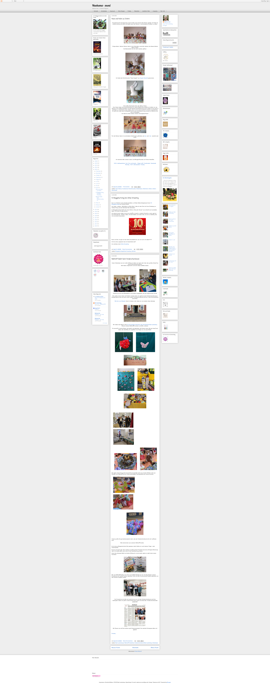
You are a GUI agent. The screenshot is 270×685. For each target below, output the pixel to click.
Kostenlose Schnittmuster (129, 188)
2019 (96, 213)
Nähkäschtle (97, 313)
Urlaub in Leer (172, 240)
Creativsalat (147, 163)
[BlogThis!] (136, 187)
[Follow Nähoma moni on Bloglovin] (96, 676)
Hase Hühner (118, 188)
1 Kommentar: (126, 186)
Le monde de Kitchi (99, 296)
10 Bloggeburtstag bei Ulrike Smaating (125, 198)
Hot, (127, 163)
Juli (97, 181)
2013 (96, 226)
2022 (96, 169)
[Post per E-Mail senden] (132, 186)
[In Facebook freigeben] (138, 187)
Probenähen (136, 11)
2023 (96, 167)
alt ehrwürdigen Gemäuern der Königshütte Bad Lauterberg (142, 324)
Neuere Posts (116, 647)
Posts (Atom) (138, 651)
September (98, 177)
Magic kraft (140, 163)
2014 (96, 224)
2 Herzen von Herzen (172, 254)
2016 (96, 220)
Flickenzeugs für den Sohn (172, 261)
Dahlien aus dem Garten (172, 226)
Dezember (98, 171)
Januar (98, 207)
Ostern (150, 188)
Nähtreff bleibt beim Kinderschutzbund (125, 259)
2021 (96, 209)
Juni (97, 183)
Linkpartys (155, 11)
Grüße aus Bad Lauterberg (172, 212)
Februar (98, 205)
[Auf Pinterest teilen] (140, 187)
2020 (96, 211)
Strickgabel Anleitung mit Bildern (172, 234)
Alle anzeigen (105, 323)
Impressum (112, 11)
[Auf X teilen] (137, 187)
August (98, 179)
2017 (96, 218)
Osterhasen (139, 188)
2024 (96, 165)
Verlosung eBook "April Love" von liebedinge (172, 269)
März (97, 203)
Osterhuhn (145, 188)
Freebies (129, 11)
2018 (96, 216)
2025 (96, 163)
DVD (115, 163)
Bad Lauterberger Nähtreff (122, 642)
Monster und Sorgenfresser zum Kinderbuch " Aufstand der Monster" (173, 249)
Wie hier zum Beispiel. (120, 301)
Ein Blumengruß (167, 178)
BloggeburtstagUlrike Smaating (123, 251)
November (98, 173)
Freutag (142, 164)
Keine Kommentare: (127, 249)
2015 (96, 222)
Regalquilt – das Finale (99, 314)
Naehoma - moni (101, 5)
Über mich (162, 11)
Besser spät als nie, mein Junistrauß (172, 220)
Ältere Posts (154, 647)
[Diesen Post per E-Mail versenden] (134, 187)
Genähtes (131, 642)
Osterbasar (155, 642)
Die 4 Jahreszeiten (135, 164)
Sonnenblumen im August (172, 205)
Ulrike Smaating (125, 244)
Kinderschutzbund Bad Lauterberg (143, 642)
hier (145, 136)
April (97, 187)
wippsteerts (97, 308)
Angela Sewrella (144, 78)
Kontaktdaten (104, 11)
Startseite (96, 11)
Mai (97, 185)
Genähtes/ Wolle (146, 11)
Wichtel (133, 251)
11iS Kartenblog (98, 303)
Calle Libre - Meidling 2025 (100, 304)
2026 (96, 161)
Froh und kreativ (132, 163)
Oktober (98, 175)
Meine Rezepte (121, 11)
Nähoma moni (167, 22)
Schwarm (97, 309)
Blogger (169, 682)
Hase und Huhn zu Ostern (121, 19)
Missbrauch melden (168, 47)
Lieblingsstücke (121, 163)
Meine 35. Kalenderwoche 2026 (100, 298)
